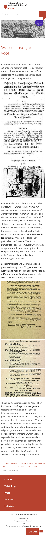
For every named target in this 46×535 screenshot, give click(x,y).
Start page (5, 463)
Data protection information (23, 521)
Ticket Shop (10, 486)
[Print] (41, 531)
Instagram (9, 506)
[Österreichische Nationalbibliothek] (14, 5)
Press (7, 492)
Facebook (9, 499)
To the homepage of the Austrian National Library (23, 526)
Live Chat (33, 532)
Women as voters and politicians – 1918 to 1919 (20, 467)
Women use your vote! (37, 463)
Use (23, 523)
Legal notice (23, 518)
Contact (8, 479)
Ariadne (23, 463)
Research (14, 463)
